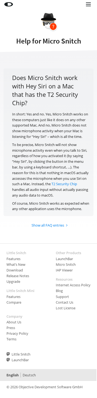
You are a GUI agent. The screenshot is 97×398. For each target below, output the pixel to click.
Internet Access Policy (73, 285)
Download (14, 270)
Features (13, 258)
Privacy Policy (17, 333)
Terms (11, 339)
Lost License (65, 308)
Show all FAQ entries (48, 225)
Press (10, 327)
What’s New (15, 264)
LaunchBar (64, 258)
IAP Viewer (64, 270)
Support (62, 296)
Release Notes (17, 275)
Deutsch (29, 375)
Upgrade (13, 281)
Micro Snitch (66, 264)
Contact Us (64, 302)
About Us (13, 322)
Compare (13, 302)
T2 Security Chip (64, 183)
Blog (59, 290)
